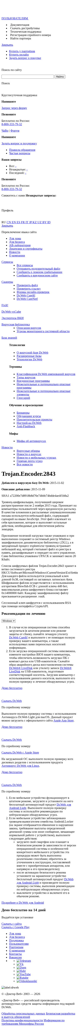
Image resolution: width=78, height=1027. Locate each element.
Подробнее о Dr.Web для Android (23, 902)
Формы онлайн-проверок (33, 292)
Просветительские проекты (34, 419)
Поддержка (16, 940)
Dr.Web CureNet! (27, 298)
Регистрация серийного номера (30, 35)
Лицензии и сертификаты (25, 248)
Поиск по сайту (12, 69)
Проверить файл (27, 285)
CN (9, 222)
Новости (14, 252)
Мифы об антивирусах (31, 441)
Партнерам (16, 947)
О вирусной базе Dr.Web (32, 352)
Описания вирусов (29, 327)
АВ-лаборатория (19, 245)
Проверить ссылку (29, 288)
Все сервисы (25, 265)
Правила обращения (22, 149)
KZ (35, 222)
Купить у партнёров (22, 51)
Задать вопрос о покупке (25, 58)
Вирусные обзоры (28, 450)
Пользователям (19, 943)
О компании (17, 255)
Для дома (15, 238)
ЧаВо (5, 130)
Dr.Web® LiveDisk (21, 668)
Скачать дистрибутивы (25, 28)
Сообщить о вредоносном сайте (37, 275)
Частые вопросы (19, 153)
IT (27, 222)
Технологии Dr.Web (29, 359)
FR (23, 222)
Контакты (15, 954)
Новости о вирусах (29, 454)
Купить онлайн (19, 54)
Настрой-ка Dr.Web (29, 422)
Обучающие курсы (29, 416)
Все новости (25, 464)
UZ (39, 222)
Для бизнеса (17, 241)
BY (44, 222)
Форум (14, 130)
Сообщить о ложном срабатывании (39, 272)
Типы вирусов (26, 377)
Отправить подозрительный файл (38, 268)
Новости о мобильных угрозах (36, 457)
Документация (19, 24)
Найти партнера (20, 38)
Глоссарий (23, 397)
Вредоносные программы (33, 380)
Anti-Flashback (26, 426)
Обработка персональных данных (23, 1013)
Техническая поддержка (25, 31)
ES (19, 222)
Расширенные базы (29, 356)
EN (14, 222)
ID (49, 222)
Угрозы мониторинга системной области (43, 331)
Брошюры (23, 412)
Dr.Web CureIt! (26, 295)
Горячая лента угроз (29, 461)
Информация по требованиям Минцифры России (33, 1022)
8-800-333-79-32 (12, 124)
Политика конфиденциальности (22, 1020)
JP (31, 222)
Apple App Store (63, 720)
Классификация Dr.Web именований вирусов (46, 374)
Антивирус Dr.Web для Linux (20, 765)
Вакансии (15, 957)
